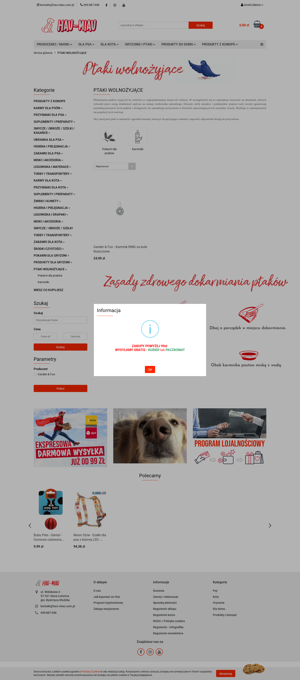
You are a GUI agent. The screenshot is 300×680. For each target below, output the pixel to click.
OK (150, 370)
